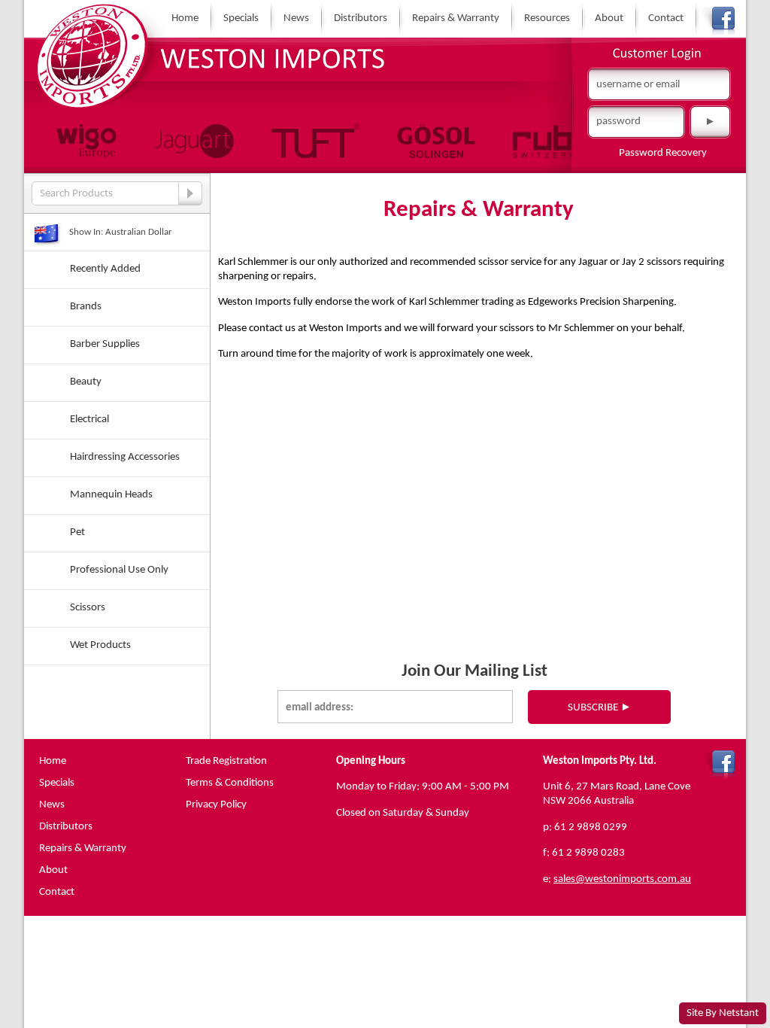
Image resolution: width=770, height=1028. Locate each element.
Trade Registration (226, 761)
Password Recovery (663, 153)
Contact (666, 18)
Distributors (360, 18)
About (609, 18)
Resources (547, 18)
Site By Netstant (723, 1013)
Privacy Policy (216, 804)
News (296, 18)
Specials (241, 18)
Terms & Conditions (230, 783)
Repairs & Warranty (455, 18)
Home (185, 18)
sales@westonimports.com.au (622, 879)
